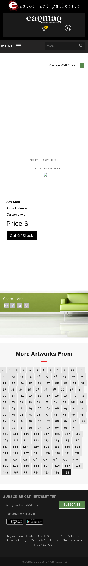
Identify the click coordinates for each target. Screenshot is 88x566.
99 (66, 427)
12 (4, 376)
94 (22, 427)
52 (4, 402)
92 (5, 427)
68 (57, 408)
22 (5, 382)
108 (78, 433)
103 (26, 433)
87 (48, 421)
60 (73, 402)
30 (74, 382)
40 (71, 389)
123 (67, 446)
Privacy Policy (16, 540)
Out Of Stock (21, 235)
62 (5, 408)
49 (66, 395)
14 (21, 376)
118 (15, 446)
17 (47, 376)
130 (57, 453)
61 (82, 402)
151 (26, 472)
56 (38, 402)
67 (48, 408)
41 (80, 389)
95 (30, 427)
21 (82, 376)
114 (56, 440)
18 (55, 376)
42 (5, 395)
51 (83, 395)
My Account (15, 536)
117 (5, 446)
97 (48, 427)
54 (21, 402)
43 (13, 395)
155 (66, 472)
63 (13, 408)
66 (39, 408)
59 (64, 402)
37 (45, 389)
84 (22, 421)
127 (26, 453)
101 (5, 433)
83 (13, 421)
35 (29, 389)
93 (13, 427)
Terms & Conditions (45, 540)
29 (66, 382)
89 (66, 421)
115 (66, 440)
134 (15, 459)
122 (57, 446)
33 (12, 389)
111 (26, 440)
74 (21, 414)
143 (26, 465)
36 (37, 389)
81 (82, 414)
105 (46, 433)
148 (78, 465)
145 (46, 465)
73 (13, 414)
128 (36, 453)
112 (36, 440)
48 (57, 395)
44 (22, 395)
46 (39, 395)
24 (22, 382)
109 (5, 440)
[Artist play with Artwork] (44, 6)
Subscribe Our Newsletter (30, 497)
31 (82, 382)
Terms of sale (73, 540)
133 (5, 459)
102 (16, 433)
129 (47, 453)
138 (55, 459)
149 (5, 472)
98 (57, 427)
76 (38, 414)
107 (67, 433)
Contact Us (44, 544)
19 (64, 376)
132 (77, 453)
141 (5, 465)
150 (16, 472)
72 (4, 414)
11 (80, 370)
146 (57, 465)
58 (55, 402)
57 (47, 402)
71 (83, 408)
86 (39, 421)
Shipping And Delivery (63, 536)
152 (36, 472)
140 (75, 459)
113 (46, 440)
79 (64, 414)
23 (13, 382)
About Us (35, 536)
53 (13, 402)
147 (67, 465)
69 (66, 408)
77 (47, 414)
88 (57, 421)
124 (77, 446)
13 (13, 376)
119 (25, 446)
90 (74, 421)
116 (76, 440)
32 (4, 389)
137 (45, 459)
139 (65, 459)
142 (16, 465)
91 (83, 421)
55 (30, 402)
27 (48, 382)
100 (75, 427)
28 (57, 382)
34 (21, 389)
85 (30, 421)
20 (73, 376)
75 (30, 414)
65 (30, 408)
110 (16, 440)
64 (22, 408)
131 (67, 453)
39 (62, 389)
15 (30, 376)
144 (36, 465)
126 (16, 453)
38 (54, 389)
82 (5, 421)
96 (39, 427)
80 (73, 414)
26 (39, 382)
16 (38, 376)
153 (46, 472)
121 (46, 446)
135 (25, 459)
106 (57, 433)
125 (5, 453)
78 (55, 414)
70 (74, 408)
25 (30, 382)
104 (36, 433)
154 (56, 472)
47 (48, 395)
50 (74, 395)
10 (72, 370)
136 (34, 459)
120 (36, 446)
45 (30, 395)
